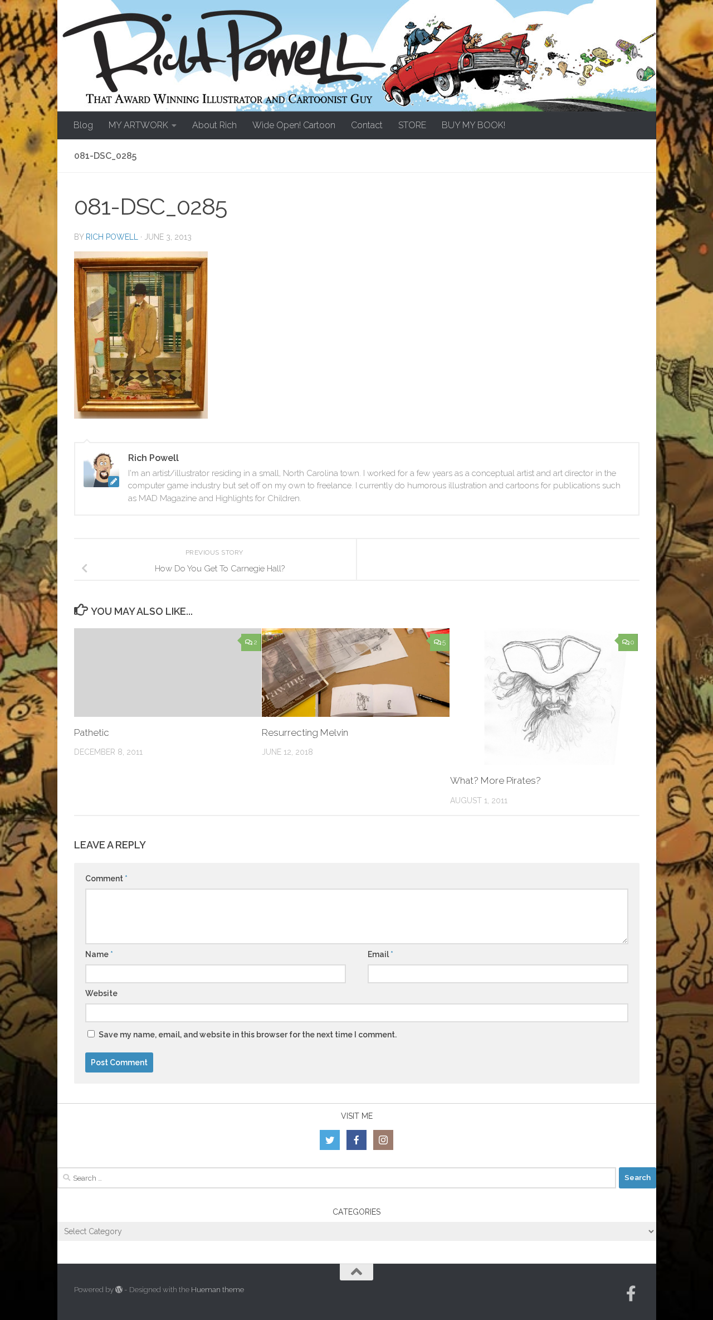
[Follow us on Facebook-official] (631, 1294)
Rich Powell (112, 236)
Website (101, 993)
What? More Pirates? (495, 780)
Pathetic (91, 732)
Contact (367, 125)
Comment (106, 878)
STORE (412, 125)
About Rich (214, 125)
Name (99, 954)
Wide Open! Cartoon (293, 125)
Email (380, 954)
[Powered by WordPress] (119, 1289)
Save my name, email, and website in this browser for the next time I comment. (248, 1034)
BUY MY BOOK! (473, 125)
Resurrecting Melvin (305, 732)
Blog (83, 125)
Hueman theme (217, 1289)
